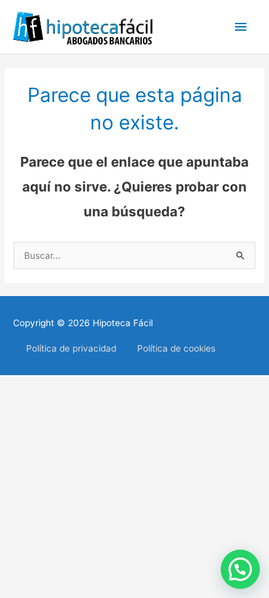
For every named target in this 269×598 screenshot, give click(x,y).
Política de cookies (176, 348)
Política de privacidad (71, 348)
